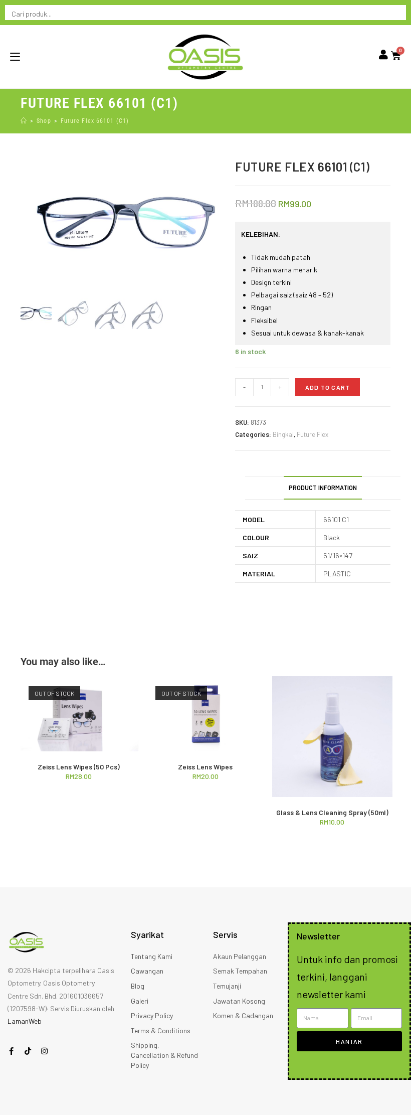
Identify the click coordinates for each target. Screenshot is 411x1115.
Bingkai (283, 434)
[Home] (24, 120)
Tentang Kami (151, 956)
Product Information (323, 488)
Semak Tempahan (240, 971)
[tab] (323, 487)
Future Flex (312, 434)
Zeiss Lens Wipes (205, 766)
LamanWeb (25, 1021)
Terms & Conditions (160, 1030)
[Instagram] (44, 1051)
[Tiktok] (28, 1051)
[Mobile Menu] (15, 56)
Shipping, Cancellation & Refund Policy (164, 1055)
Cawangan (147, 971)
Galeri (139, 1001)
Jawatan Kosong (239, 1001)
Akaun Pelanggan (239, 956)
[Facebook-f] (11, 1051)
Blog (137, 986)
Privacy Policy (152, 1015)
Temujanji (227, 986)
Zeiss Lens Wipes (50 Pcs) (79, 766)
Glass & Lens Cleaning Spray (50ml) (332, 812)
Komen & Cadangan (243, 1015)
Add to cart (327, 387)
